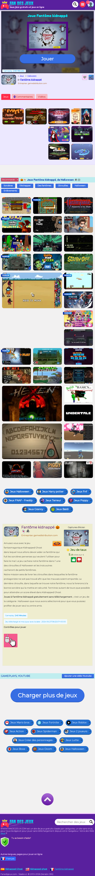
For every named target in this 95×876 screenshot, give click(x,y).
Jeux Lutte (72, 740)
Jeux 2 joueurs (78, 731)
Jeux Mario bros (19, 722)
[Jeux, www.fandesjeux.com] (17, 5)
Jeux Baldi (62, 509)
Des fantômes (44, 185)
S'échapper (25, 185)
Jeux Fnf (82, 491)
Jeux (5, 96)
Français (10, 859)
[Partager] (91, 77)
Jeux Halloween (19, 491)
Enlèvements (10, 190)
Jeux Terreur (53, 500)
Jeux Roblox (79, 722)
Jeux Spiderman (47, 731)
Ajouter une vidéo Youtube (78, 676)
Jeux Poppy (81, 500)
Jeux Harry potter (53, 491)
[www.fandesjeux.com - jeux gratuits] (17, 823)
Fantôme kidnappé (64, 869)
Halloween (80, 185)
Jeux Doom (45, 748)
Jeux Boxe (19, 748)
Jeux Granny (35, 509)
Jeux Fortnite (50, 722)
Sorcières (8, 185)
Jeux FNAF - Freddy (21, 500)
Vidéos (42, 96)
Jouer (47, 58)
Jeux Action (17, 731)
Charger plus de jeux (47, 695)
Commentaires (23, 96)
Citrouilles (63, 185)
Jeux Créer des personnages (35, 740)
